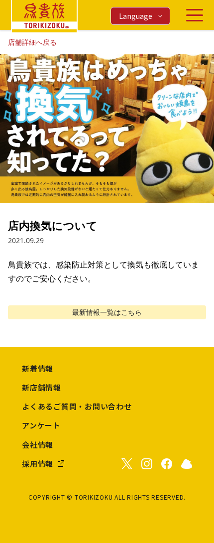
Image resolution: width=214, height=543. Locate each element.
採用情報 (37, 463)
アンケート (41, 425)
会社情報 (37, 444)
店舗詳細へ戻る (32, 42)
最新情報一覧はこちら (107, 312)
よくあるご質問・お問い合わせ (77, 406)
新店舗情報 (41, 387)
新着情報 (37, 368)
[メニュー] (194, 15)
